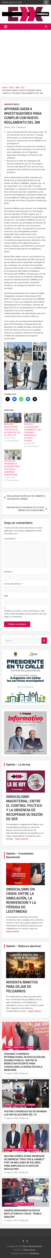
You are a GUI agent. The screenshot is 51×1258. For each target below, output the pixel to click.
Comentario (10, 538)
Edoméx (8, 1047)
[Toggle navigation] (5, 26)
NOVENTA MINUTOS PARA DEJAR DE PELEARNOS (22, 986)
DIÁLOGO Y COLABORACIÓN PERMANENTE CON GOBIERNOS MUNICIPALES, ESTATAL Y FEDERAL (32, 432)
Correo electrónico (13, 584)
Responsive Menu (46, 2)
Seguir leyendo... (22, 839)
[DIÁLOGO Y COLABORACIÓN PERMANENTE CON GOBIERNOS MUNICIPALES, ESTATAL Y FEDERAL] (33, 418)
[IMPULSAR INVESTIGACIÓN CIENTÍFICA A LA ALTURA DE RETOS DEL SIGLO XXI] (12, 418)
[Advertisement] (25, 57)
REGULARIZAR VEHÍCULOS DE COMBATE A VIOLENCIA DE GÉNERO (26, 497)
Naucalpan (31, 1150)
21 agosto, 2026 (11, 1073)
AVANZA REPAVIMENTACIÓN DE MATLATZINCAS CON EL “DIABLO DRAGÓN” (23, 1213)
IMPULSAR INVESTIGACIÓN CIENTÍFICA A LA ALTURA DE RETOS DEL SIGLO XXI (12, 429)
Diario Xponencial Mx (32, 1246)
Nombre (8, 571)
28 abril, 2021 (10, 127)
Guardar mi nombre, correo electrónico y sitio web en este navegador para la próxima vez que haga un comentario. (25, 614)
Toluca (29, 1047)
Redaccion (21, 127)
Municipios (19, 1047)
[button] (18, 351)
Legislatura (19, 1105)
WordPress (34, 1253)
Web (6, 596)
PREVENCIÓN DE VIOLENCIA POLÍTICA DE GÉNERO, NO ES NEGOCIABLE (25, 509)
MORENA (31, 1105)
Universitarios (11, 104)
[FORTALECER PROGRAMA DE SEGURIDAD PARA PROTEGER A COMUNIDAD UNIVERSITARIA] (12, 455)
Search (44, 641)
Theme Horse (29, 1250)
